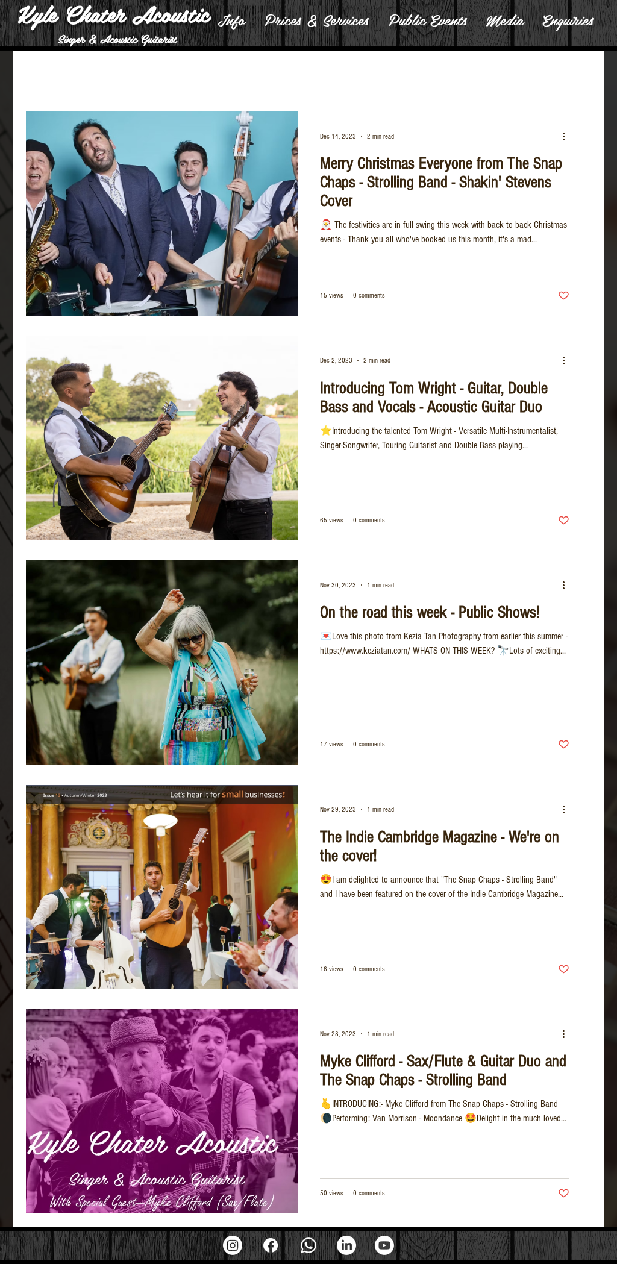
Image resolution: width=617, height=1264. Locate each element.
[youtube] (384, 1245)
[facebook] (270, 1245)
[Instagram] (232, 1245)
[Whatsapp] (308, 1245)
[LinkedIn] (346, 1245)
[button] (230, 19)
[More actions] (567, 136)
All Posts (41, 74)
